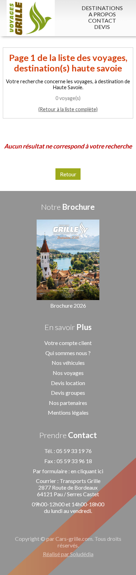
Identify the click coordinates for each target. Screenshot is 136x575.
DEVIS (102, 27)
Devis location (68, 383)
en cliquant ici (87, 471)
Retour (68, 174)
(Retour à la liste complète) (68, 109)
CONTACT (102, 20)
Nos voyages (68, 372)
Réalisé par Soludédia (68, 554)
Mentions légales (68, 412)
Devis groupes (68, 392)
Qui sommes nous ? (68, 353)
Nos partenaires (68, 402)
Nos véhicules (68, 362)
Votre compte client (68, 342)
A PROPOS (102, 14)
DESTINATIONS (102, 8)
